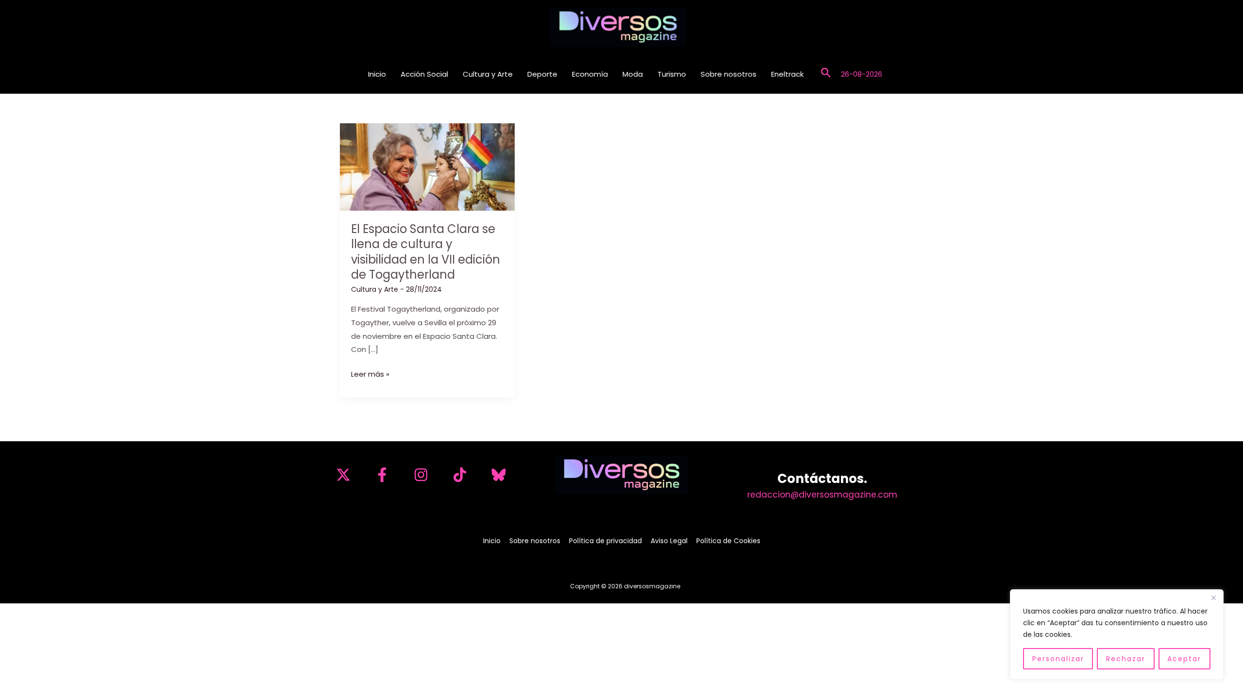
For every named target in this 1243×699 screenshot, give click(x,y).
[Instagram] (421, 474)
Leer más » (370, 374)
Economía (590, 74)
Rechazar (1125, 659)
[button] (826, 74)
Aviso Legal (669, 541)
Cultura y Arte (488, 74)
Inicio (377, 74)
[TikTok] (460, 474)
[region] (1117, 634)
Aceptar (1184, 659)
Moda (632, 74)
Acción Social (424, 74)
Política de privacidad (605, 541)
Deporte (542, 74)
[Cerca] (1213, 597)
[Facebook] (382, 474)
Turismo (671, 74)
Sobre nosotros (728, 74)
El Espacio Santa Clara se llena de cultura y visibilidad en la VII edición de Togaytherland (425, 252)
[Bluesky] (498, 474)
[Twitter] (343, 474)
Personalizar (1058, 659)
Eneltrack (787, 74)
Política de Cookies (728, 541)
